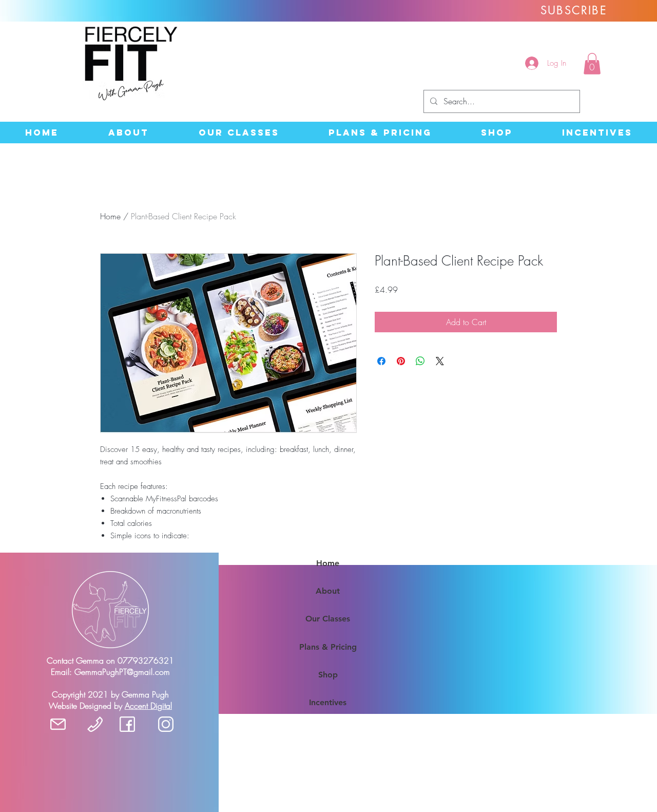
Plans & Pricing (328, 647)
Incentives (327, 702)
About (328, 591)
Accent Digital (148, 705)
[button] (592, 63)
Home (110, 216)
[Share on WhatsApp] (420, 361)
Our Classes (327, 619)
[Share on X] (440, 361)
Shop (328, 674)
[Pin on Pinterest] (401, 361)
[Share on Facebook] (381, 361)
